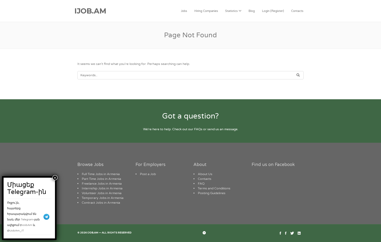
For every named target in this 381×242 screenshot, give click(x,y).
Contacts (297, 11)
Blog (251, 11)
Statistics (231, 11)
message (231, 129)
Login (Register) (273, 11)
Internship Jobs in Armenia (102, 188)
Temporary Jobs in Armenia (102, 198)
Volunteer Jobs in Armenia (101, 193)
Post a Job (148, 174)
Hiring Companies (206, 11)
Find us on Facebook (273, 164)
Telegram (27, 219)
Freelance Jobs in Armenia (102, 184)
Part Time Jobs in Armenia (101, 179)
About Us (205, 174)
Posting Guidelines (211, 193)
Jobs (184, 11)
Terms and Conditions (214, 188)
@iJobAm (26, 225)
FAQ (201, 184)
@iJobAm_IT (15, 230)
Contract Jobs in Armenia (101, 203)
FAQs (198, 129)
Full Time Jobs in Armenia (101, 174)
